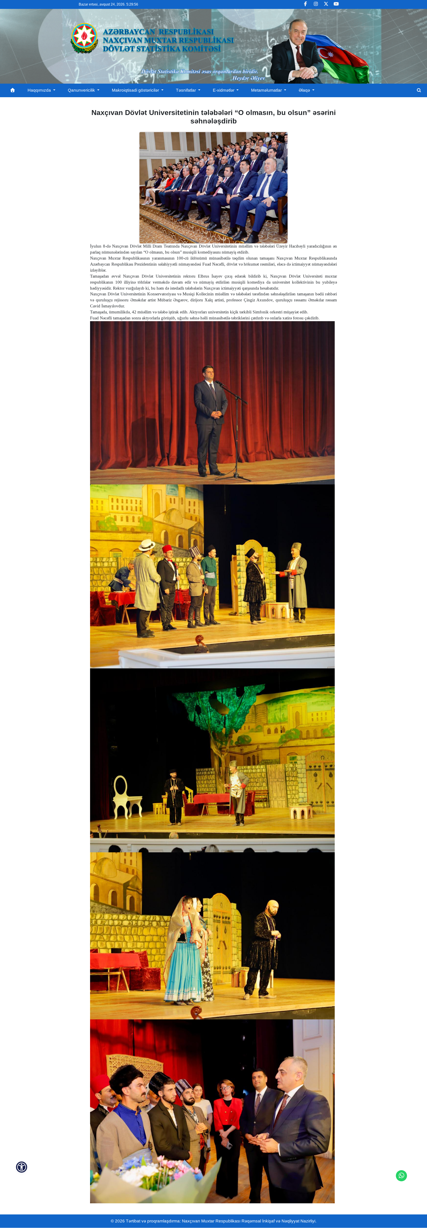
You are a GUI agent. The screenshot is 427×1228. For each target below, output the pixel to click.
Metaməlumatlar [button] (267, 90)
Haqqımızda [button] (40, 90)
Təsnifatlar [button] (186, 90)
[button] (21, 1167)
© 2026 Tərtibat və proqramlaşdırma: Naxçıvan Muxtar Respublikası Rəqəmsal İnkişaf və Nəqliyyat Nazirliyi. (213, 1221)
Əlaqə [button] (305, 90)
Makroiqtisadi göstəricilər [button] (136, 90)
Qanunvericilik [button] (82, 90)
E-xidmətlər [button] (224, 90)
